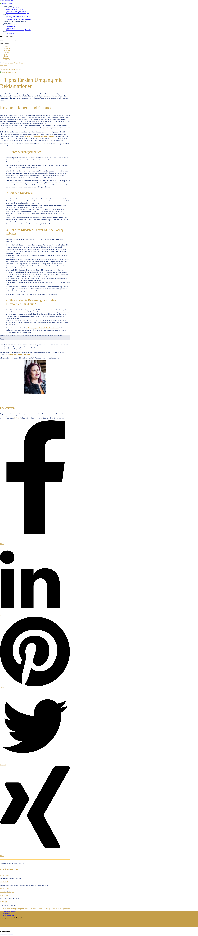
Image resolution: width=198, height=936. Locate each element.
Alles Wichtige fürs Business (11, 25)
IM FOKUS (17, 418)
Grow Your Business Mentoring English (17, 13)
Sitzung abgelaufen (5, 931)
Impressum (6, 913)
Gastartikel (6, 49)
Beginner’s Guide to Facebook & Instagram (18, 20)
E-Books (5, 14)
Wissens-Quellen (11, 26)
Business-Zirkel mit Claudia (14, 8)
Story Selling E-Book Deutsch (14, 18)
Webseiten (6, 60)
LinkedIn (6, 52)
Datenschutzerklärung (9, 912)
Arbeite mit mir (7, 6)
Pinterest (6, 58)
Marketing (6, 54)
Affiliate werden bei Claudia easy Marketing (18, 30)
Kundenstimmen (11, 33)
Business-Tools (10, 28)
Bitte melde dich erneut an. (6, 934)
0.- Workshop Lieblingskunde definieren (14, 21)
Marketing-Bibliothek (9, 23)
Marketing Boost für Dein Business (18, 354)
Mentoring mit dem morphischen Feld (17, 11)
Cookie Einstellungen (9, 915)
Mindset (5, 56)
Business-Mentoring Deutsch (14, 9)
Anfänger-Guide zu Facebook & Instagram (18, 16)
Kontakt (5, 31)
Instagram (6, 50)
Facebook (6, 47)
